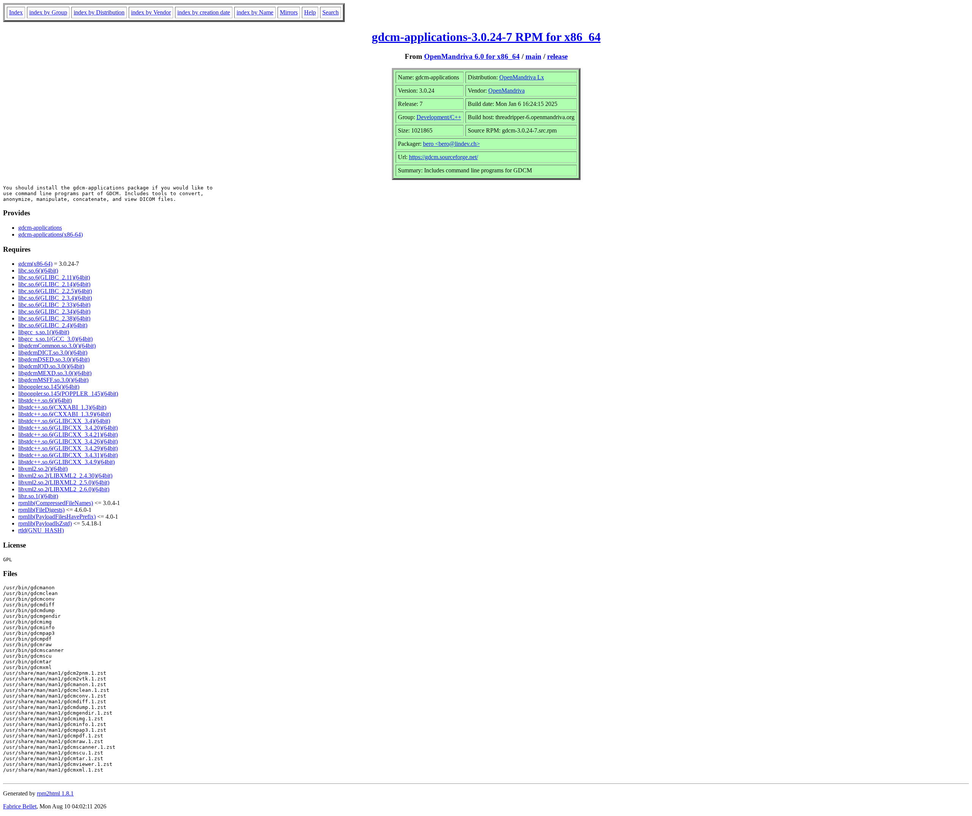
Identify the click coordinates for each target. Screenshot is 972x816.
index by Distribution (99, 12)
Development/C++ (439, 117)
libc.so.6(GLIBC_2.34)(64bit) (54, 311)
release (557, 56)
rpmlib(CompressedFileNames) (55, 503)
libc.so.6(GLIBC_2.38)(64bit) (54, 318)
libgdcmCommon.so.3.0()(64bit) (57, 345)
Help (310, 12)
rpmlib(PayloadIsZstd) (45, 523)
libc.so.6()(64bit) (38, 270)
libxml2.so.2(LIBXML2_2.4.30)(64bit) (65, 475)
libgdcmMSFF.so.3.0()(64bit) (53, 380)
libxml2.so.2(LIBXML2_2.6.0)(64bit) (63, 489)
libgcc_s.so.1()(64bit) (43, 332)
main (533, 56)
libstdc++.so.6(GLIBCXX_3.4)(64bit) (64, 421)
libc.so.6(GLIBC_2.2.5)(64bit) (55, 291)
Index (16, 12)
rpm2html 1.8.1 (55, 793)
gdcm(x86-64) (35, 263)
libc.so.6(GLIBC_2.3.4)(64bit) (55, 298)
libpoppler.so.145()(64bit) (48, 387)
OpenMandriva (506, 90)
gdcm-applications (40, 227)
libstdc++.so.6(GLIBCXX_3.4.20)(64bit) (68, 428)
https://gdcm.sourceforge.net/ (443, 157)
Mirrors (289, 12)
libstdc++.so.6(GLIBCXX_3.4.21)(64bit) (68, 434)
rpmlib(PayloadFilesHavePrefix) (57, 516)
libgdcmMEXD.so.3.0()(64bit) (55, 373)
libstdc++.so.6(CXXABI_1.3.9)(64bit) (64, 414)
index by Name (255, 12)
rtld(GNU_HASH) (41, 530)
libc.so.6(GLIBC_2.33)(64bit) (54, 304)
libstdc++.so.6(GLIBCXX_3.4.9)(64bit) (66, 462)
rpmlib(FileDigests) (41, 510)
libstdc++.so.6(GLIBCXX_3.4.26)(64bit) (68, 441)
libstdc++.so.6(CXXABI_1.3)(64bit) (62, 407)
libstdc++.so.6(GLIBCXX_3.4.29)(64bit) (68, 448)
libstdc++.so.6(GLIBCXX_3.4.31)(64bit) (68, 455)
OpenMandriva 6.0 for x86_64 (472, 56)
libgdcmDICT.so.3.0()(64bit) (52, 352)
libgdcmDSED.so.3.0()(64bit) (54, 359)
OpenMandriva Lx (521, 77)
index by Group (48, 12)
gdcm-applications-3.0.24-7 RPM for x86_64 (486, 37)
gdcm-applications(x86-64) (50, 234)
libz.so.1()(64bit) (38, 496)
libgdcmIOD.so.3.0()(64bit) (51, 366)
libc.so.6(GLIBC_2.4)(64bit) (52, 325)
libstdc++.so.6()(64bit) (45, 400)
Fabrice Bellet (19, 806)
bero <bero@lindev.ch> (451, 143)
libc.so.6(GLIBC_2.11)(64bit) (54, 277)
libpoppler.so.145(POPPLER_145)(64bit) (68, 393)
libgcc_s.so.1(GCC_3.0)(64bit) (55, 339)
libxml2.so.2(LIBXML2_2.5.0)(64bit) (63, 482)
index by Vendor (151, 12)
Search (330, 12)
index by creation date (203, 12)
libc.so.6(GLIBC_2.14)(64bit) (54, 284)
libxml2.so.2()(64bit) (43, 469)
